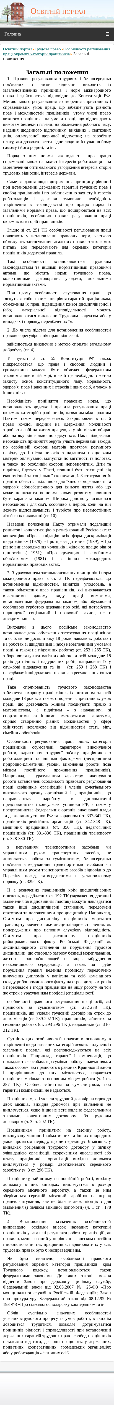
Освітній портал (17, 49)
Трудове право (48, 49)
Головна (12, 34)
